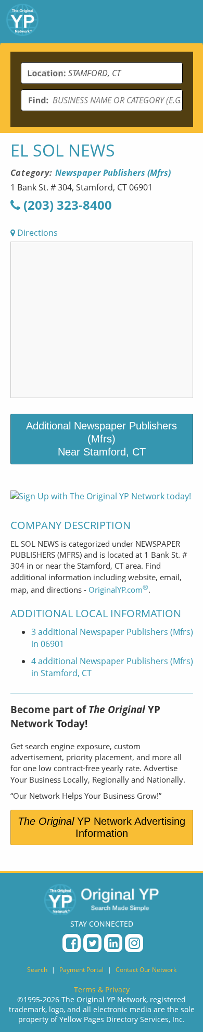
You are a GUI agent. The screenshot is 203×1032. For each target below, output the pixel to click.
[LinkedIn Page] (113, 943)
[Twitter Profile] (92, 943)
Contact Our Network (146, 969)
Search (37, 969)
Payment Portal (81, 969)
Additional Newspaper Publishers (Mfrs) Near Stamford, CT (101, 439)
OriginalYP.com (118, 589)
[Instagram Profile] (134, 943)
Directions (36, 232)
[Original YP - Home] (101, 899)
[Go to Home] (22, 21)
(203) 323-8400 (66, 204)
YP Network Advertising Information (101, 827)
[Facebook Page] (71, 943)
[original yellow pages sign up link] (100, 496)
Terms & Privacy (102, 989)
